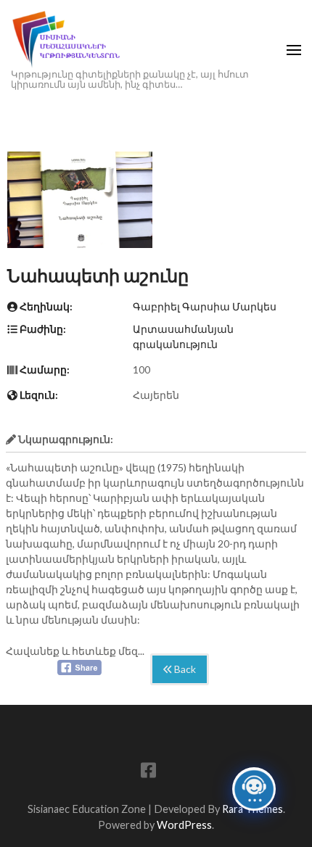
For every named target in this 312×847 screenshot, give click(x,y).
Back (184, 669)
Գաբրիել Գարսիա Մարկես (204, 306)
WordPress (184, 825)
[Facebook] (148, 773)
